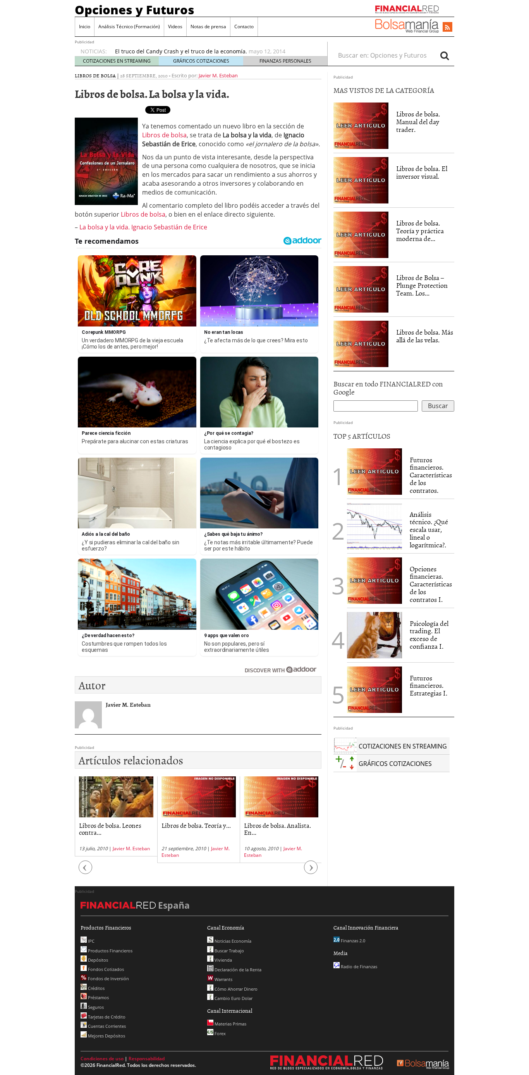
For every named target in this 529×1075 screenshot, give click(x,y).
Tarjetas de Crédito (106, 1017)
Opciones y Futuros (134, 10)
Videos (175, 26)
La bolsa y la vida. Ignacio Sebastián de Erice (143, 227)
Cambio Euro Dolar (232, 998)
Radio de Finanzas (358, 966)
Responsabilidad (147, 1058)
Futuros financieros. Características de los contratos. (431, 475)
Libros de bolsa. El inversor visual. (421, 172)
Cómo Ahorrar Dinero (235, 989)
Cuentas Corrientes (106, 1026)
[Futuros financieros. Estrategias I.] (374, 689)
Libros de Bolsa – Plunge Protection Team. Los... (422, 285)
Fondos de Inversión (108, 978)
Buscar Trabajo (228, 951)
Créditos (96, 988)
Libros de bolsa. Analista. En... (277, 828)
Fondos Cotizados (105, 969)
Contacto (244, 26)
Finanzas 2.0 (352, 940)
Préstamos (98, 997)
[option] (214, 51)
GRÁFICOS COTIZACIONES (201, 61)
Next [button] (311, 871)
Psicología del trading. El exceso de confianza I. (429, 634)
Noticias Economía (232, 941)
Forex (219, 1033)
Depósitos (97, 960)
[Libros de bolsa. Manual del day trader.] (360, 125)
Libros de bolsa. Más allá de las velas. (424, 336)
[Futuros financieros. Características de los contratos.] (374, 471)
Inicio (84, 26)
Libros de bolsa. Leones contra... (110, 828)
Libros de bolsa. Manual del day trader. (418, 122)
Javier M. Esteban (218, 75)
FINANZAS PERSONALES (285, 61)
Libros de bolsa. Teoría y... (196, 825)
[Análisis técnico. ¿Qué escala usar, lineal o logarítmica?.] (374, 525)
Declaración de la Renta (237, 969)
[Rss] (447, 27)
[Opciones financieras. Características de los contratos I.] (374, 580)
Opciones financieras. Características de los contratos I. (431, 584)
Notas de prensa (208, 26)
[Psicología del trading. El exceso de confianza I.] (374, 634)
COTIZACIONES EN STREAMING (117, 61)
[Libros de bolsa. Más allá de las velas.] (360, 343)
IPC (90, 941)
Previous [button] (85, 871)
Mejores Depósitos (106, 1036)
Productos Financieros (109, 951)
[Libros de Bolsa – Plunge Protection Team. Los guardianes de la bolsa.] (360, 289)
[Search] (444, 55)
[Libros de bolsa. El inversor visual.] (360, 180)
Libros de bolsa (95, 75)
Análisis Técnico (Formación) (129, 26)
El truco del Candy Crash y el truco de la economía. (181, 51)
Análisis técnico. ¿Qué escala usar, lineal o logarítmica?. (429, 529)
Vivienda (222, 960)
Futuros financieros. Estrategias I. (428, 686)
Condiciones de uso (102, 1058)
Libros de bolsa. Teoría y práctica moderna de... (420, 231)
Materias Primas (229, 1024)
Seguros (95, 1007)
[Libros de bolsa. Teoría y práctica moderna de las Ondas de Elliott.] (360, 234)
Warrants (222, 979)
